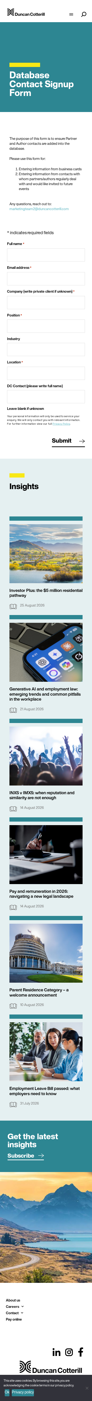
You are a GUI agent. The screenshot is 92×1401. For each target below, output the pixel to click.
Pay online (14, 1319)
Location (15, 362)
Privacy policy (23, 1392)
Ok (7, 1392)
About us (13, 1300)
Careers (12, 1306)
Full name (15, 243)
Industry (13, 339)
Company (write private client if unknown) (41, 291)
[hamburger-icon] (71, 15)
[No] (86, 1387)
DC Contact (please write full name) (35, 386)
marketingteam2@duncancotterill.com (39, 208)
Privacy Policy (61, 424)
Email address (19, 267)
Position (14, 315)
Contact (12, 1312)
